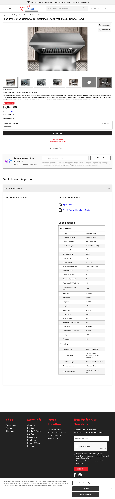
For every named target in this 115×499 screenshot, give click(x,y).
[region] (57, 488)
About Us (31, 425)
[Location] (98, 8)
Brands (9, 428)
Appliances (6, 15)
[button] (10, 8)
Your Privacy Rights (85, 483)
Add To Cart (57, 133)
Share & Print (106, 25)
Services (31, 428)
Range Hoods (23, 15)
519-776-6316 (54, 435)
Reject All (86, 489)
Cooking (14, 15)
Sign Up (80, 469)
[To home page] (29, 8)
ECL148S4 (11, 114)
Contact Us (53, 438)
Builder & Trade (34, 431)
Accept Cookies (85, 494)
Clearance (10, 431)
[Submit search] (83, 8)
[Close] (111, 488)
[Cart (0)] (105, 8)
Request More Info (59, 148)
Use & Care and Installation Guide (76, 210)
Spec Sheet (67, 205)
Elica (12, 112)
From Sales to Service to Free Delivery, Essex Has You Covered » (60, 2)
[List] (95, 8)
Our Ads (30, 434)
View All (104, 82)
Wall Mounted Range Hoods (39, 15)
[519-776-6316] (101, 8)
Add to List (106, 30)
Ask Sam (100, 158)
